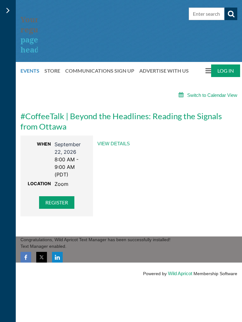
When (44, 144)
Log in (225, 71)
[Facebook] (25, 257)
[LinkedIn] (57, 257)
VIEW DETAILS (113, 143)
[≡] (202, 70)
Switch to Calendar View (212, 95)
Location (39, 183)
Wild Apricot (180, 273)
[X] (41, 257)
